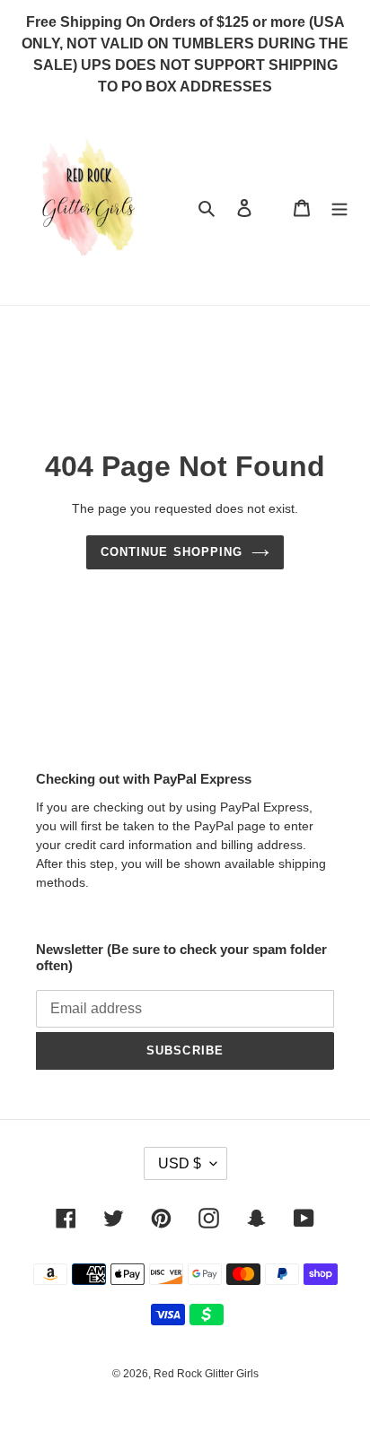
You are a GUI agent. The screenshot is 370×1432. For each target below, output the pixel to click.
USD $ (179, 1163)
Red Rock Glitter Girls (206, 1373)
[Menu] (339, 207)
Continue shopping (171, 552)
